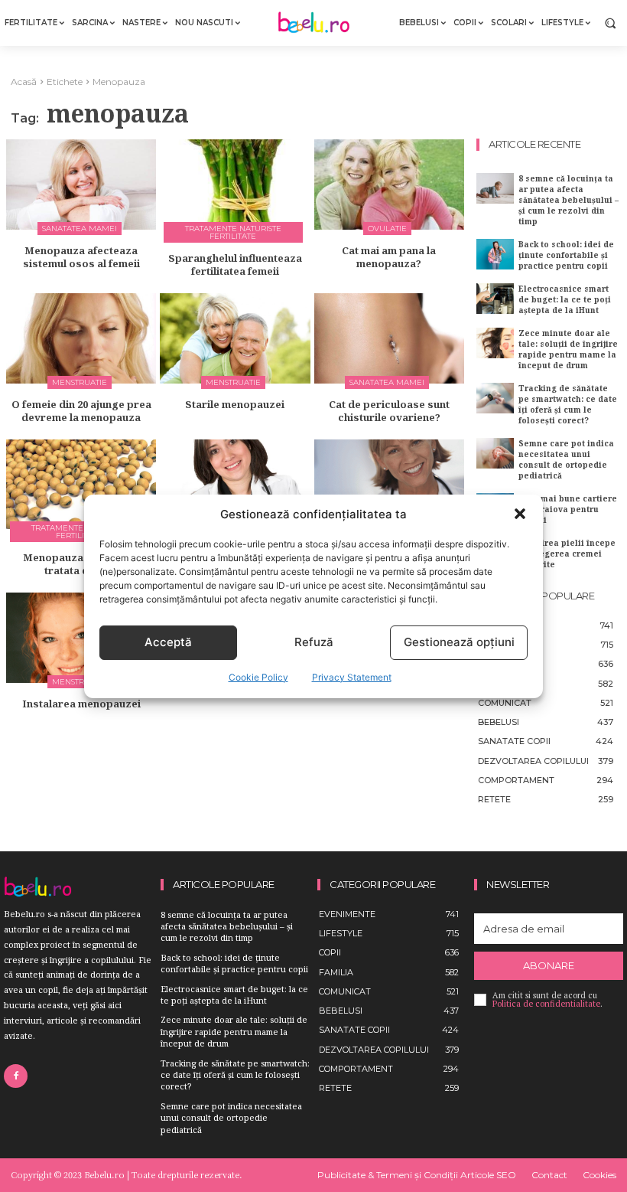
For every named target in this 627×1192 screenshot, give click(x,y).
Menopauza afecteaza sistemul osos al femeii (81, 256)
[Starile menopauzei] (235, 338)
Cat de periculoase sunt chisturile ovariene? (389, 410)
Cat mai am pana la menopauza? (389, 256)
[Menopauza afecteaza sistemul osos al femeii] (81, 184)
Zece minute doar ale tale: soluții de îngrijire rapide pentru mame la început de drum (568, 349)
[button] (520, 513)
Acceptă (168, 642)
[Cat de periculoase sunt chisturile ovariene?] (389, 338)
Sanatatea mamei (79, 229)
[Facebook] (16, 1076)
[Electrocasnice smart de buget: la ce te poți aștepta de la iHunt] (495, 298)
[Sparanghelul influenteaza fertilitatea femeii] (235, 184)
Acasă (24, 81)
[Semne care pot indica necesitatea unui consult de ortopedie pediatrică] (495, 453)
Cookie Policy (258, 677)
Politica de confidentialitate (546, 1003)
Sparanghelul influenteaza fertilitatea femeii (235, 264)
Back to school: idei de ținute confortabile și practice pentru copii (566, 255)
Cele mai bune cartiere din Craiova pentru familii (567, 509)
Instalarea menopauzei (81, 703)
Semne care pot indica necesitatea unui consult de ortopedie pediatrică (566, 459)
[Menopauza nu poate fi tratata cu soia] (81, 484)
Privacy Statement (351, 677)
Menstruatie (79, 382)
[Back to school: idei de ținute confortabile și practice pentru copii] (495, 254)
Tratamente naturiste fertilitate (233, 232)
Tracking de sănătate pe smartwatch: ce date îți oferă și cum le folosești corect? (567, 404)
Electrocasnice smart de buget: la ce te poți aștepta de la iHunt (564, 299)
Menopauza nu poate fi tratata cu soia (81, 563)
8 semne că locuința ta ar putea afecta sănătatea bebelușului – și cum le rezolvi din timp (568, 200)
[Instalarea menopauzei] (81, 638)
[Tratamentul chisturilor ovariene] (235, 484)
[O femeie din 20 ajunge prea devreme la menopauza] (81, 338)
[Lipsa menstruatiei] (389, 484)
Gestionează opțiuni (459, 642)
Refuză (313, 642)
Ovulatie (387, 229)
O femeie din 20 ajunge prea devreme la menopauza (81, 410)
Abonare (548, 965)
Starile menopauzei (234, 404)
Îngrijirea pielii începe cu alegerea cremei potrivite (567, 553)
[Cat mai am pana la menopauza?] (389, 184)
